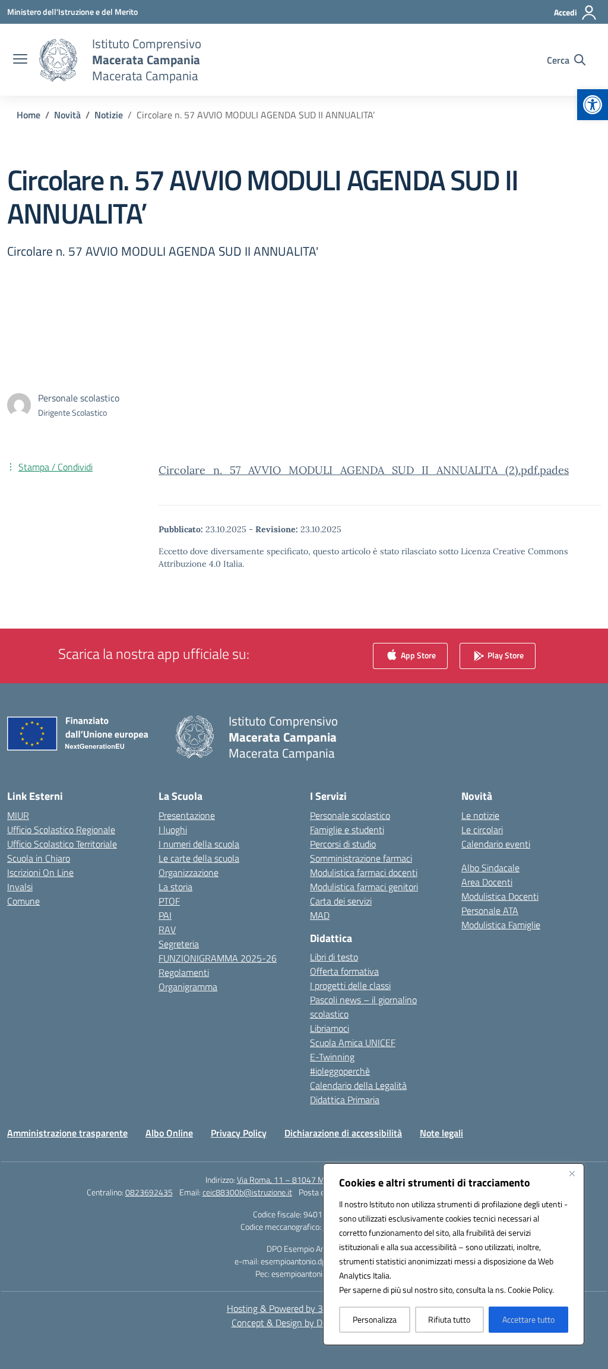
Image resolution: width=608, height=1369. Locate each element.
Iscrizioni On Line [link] (40, 872)
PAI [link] (165, 915)
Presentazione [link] (187, 815)
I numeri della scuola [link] (199, 844)
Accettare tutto (528, 1319)
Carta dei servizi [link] (341, 901)
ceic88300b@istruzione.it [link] (247, 1192)
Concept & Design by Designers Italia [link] (304, 1322)
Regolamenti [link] (184, 972)
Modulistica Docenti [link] (500, 896)
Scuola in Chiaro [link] (38, 858)
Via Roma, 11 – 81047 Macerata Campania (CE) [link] (320, 1179)
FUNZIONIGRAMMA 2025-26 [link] (218, 958)
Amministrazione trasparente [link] (67, 1133)
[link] (592, 104)
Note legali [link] (441, 1133)
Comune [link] (23, 901)
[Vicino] (572, 1173)
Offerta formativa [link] (344, 971)
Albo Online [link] (169, 1133)
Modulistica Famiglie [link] (500, 925)
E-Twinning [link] (332, 1057)
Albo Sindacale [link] (490, 868)
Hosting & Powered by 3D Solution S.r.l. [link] (304, 1308)
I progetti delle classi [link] (350, 985)
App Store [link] (417, 654)
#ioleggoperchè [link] (340, 1071)
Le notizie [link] (480, 815)
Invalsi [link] (20, 887)
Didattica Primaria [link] (344, 1099)
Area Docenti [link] (486, 882)
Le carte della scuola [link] (199, 858)
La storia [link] (175, 887)
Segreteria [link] (179, 944)
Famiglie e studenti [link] (347, 829)
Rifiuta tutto (449, 1319)
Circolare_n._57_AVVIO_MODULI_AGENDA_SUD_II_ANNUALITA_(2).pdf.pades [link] (364, 470)
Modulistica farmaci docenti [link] (363, 872)
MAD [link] (320, 915)
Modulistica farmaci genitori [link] (364, 887)
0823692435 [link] (149, 1192)
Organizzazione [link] (188, 872)
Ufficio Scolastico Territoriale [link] (62, 844)
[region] (453, 1254)
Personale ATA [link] (489, 910)
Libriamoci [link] (329, 1028)
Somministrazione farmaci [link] (361, 858)
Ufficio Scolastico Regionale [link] (61, 829)
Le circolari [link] (482, 829)
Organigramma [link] (188, 986)
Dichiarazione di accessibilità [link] (343, 1133)
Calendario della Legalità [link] (358, 1085)
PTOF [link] (169, 901)
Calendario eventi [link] (495, 844)
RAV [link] (167, 929)
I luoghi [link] (173, 829)
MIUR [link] (18, 815)
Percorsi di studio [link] (343, 844)
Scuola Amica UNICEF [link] (352, 1042)
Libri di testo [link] (334, 957)
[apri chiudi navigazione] (20, 60)
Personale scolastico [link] (350, 815)
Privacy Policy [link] (239, 1133)
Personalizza (375, 1319)
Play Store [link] (505, 654)
